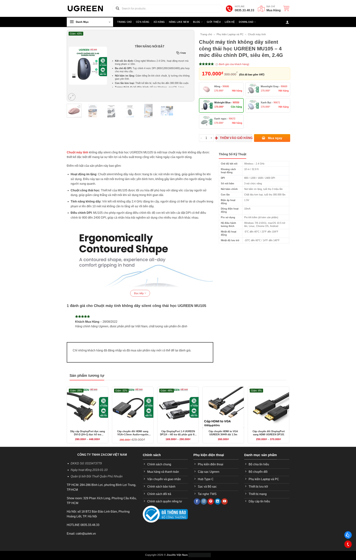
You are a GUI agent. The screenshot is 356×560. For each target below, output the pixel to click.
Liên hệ (230, 22)
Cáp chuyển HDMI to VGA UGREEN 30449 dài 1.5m (223, 439)
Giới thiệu (214, 22)
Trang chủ (206, 34)
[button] (286, 8)
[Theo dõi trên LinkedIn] (218, 507)
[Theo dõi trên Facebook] (197, 507)
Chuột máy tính (257, 34)
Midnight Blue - (226, 108)
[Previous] (72, 65)
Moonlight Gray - (274, 92)
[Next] (189, 65)
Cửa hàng (142, 22)
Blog (196, 22)
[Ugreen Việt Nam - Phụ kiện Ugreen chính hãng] (85, 8)
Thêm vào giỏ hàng (236, 143)
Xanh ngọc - (224, 124)
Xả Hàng (159, 22)
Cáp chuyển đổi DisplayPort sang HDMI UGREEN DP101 (269, 439)
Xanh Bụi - (270, 108)
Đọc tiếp (139, 299)
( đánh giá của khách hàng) (232, 64)
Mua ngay (274, 144)
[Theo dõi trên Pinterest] (210, 507)
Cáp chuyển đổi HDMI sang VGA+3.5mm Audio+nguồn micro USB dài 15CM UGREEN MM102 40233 (133, 439)
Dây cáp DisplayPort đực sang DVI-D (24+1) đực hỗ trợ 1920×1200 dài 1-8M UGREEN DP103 (87, 439)
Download (246, 22)
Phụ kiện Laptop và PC (230, 34)
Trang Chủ (124, 22)
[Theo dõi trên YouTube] (224, 507)
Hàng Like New (179, 22)
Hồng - (221, 92)
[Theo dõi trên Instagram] (204, 507)
